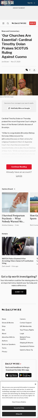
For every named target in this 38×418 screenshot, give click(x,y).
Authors (5, 341)
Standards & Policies (27, 346)
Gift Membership (26, 326)
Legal (22, 333)
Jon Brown (5, 62)
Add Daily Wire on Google (20, 108)
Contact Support (26, 323)
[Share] (34, 70)
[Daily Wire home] (19, 23)
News (4, 319)
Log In (19, 176)
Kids (3, 330)
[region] (19, 399)
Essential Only (19, 408)
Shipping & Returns (26, 343)
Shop (3, 326)
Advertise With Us (8, 337)
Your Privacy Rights (27, 330)
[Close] (35, 384)
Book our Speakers (8, 344)
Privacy (4, 351)
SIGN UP (32, 23)
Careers (23, 319)
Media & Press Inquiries (25, 338)
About (4, 333)
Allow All (19, 414)
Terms (4, 348)
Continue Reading (19, 167)
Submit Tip (19, 292)
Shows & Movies (8, 323)
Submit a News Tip (26, 350)
